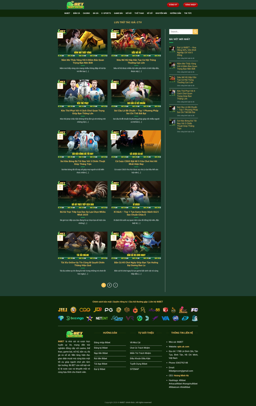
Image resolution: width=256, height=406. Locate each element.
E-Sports (106, 13)
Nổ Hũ (128, 13)
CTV (139, 22)
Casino (86, 13)
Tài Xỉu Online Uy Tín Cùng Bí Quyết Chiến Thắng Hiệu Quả (83, 264)
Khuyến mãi (161, 13)
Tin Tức (188, 13)
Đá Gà (95, 13)
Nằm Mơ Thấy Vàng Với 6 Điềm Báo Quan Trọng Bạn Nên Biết (82, 61)
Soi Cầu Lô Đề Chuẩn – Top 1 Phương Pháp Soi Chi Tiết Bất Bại (136, 112)
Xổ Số (150, 13)
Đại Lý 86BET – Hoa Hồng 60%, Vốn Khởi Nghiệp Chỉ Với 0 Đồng (186, 51)
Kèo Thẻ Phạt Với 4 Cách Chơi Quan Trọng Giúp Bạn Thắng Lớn (83, 112)
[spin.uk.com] (74, 5)
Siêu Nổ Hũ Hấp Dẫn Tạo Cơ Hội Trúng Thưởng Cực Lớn (136, 61)
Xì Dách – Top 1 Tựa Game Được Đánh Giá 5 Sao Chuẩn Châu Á (136, 213)
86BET (67, 13)
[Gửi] (195, 31)
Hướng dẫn (175, 13)
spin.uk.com (183, 346)
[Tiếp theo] (115, 285)
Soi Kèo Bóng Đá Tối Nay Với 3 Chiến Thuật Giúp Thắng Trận (82, 162)
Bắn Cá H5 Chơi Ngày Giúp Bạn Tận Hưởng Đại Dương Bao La (136, 264)
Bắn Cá (76, 13)
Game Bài (118, 13)
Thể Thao (139, 13)
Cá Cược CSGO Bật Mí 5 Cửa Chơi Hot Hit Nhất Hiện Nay (136, 162)
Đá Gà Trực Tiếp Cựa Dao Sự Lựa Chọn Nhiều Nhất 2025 (83, 213)
